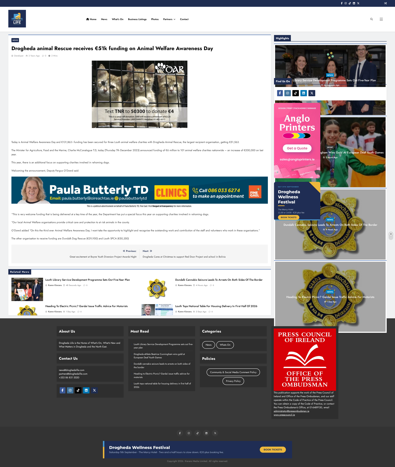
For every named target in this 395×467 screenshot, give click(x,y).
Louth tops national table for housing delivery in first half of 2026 (216, 306)
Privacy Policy (233, 381)
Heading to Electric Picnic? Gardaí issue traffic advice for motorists (86, 306)
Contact (360, 19)
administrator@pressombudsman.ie (291, 411)
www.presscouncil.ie (284, 415)
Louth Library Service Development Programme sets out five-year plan (227, 3)
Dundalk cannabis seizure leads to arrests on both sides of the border (219, 280)
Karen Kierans (55, 285)
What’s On (294, 19)
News (280, 19)
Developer (19, 55)
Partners (344, 19)
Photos (331, 19)
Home (269, 19)
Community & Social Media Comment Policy (233, 372)
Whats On (225, 345)
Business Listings (313, 19)
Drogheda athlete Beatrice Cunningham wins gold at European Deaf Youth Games (159, 355)
